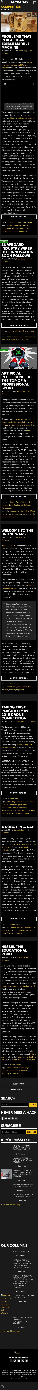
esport (4, 514)
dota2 (23, 511)
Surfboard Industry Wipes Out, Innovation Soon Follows (17, 250)
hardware (15, 1070)
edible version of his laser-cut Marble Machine (16, 65)
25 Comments (20, 1201)
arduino (20, 927)
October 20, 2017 (7, 391)
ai (8, 511)
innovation (5, 340)
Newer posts (17, 1090)
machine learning (14, 514)
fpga (27, 1068)
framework (5, 1070)
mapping (4, 813)
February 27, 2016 (7, 957)
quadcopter (13, 690)
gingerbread (6, 228)
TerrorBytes (11, 933)
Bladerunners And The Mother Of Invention (23, 1185)
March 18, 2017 (6, 537)
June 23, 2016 (6, 830)
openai (4, 517)
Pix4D (11, 813)
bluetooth (28, 927)
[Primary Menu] (35, 2)
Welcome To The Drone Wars (17, 532)
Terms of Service (10, 1375)
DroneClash (7, 546)
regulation (15, 340)
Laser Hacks (27, 222)
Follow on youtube (9, 1118)
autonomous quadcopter (17, 804)
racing (21, 690)
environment (24, 337)
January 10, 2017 (7, 721)
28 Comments (20, 1302)
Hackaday (19, 2)
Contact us (16, 1118)
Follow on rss (12, 1118)
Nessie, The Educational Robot (14, 950)
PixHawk (18, 813)
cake (10, 225)
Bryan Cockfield (22, 259)
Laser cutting (17, 228)
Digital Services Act (22, 1375)
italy (21, 1070)
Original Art (29, 331)
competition (17, 225)
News (10, 505)
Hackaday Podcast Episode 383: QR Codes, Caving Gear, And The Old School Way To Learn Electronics (22, 1264)
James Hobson (19, 830)
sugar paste (23, 231)
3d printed (12, 927)
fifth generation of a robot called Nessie (18, 986)
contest (22, 1068)
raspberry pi (6, 1073)
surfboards (24, 340)
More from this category (10, 1205)
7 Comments (20, 1180)
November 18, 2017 (8, 51)
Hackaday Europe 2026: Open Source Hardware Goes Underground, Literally (23, 1173)
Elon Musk (30, 511)
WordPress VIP (23, 1379)
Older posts (17, 1084)
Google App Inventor (26, 930)
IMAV (33, 810)
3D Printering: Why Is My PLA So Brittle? (23, 1297)
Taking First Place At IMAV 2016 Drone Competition (14, 712)
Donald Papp (22, 51)
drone (30, 687)
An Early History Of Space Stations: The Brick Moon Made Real (22, 1148)
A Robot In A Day (17, 827)
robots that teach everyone (23, 1060)
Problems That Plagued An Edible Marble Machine (16, 42)
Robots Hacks (15, 924)
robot (3, 933)
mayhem (4, 690)
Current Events (16, 502)
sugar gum (13, 231)
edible (25, 225)
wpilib (19, 933)
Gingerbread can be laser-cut (22, 118)
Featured (13, 331)
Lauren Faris (20, 391)
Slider (3, 334)
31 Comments (20, 1190)
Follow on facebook (2, 1118)
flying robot (21, 810)
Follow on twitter (5, 1118)
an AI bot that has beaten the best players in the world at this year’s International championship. (18, 422)
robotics (26, 813)
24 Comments (20, 1166)
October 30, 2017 (7, 259)
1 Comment (31, 721)
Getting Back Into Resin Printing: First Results (23, 1196)
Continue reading (22, 217)
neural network (28, 514)
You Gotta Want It (21, 1252)
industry (32, 337)
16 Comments (20, 1256)
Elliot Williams (20, 537)
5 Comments (20, 1272)
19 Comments (20, 1154)
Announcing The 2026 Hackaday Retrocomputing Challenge (22, 1320)
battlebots (12, 687)
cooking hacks (15, 222)
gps (28, 810)
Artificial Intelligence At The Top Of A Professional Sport (16, 380)
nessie (26, 1070)
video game (12, 517)
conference (6, 810)
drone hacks (14, 684)
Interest (21, 331)
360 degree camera (16, 801)
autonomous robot (8, 807)
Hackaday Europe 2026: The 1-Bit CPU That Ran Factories (23, 1160)
